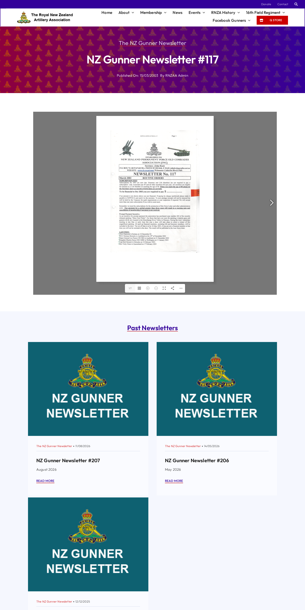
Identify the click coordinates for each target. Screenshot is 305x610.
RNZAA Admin (176, 75)
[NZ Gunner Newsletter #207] (88, 345)
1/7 (130, 288)
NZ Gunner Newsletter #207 (68, 460)
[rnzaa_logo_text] (45, 13)
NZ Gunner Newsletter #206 (197, 460)
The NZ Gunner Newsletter (152, 42)
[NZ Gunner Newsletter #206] (217, 345)
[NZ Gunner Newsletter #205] (88, 500)
